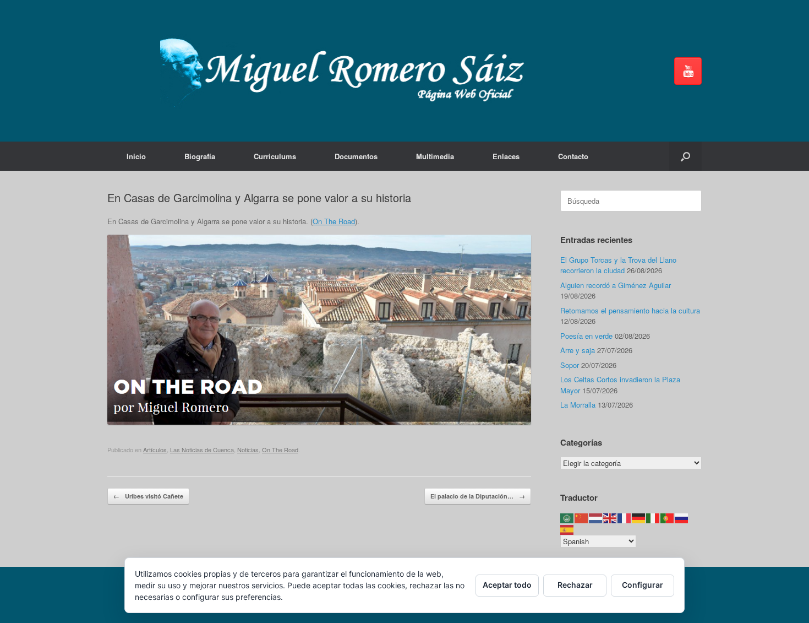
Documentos (356, 156)
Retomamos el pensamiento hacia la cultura (630, 310)
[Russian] (682, 517)
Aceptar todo (507, 584)
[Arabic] (567, 517)
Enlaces (506, 156)
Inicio (136, 156)
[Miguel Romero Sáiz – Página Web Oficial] (347, 71)
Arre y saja (577, 350)
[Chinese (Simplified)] (582, 517)
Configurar (642, 584)
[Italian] (653, 517)
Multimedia (435, 156)
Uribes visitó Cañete (148, 496)
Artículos (155, 449)
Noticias (248, 449)
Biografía (199, 156)
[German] (639, 517)
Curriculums (275, 156)
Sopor (569, 365)
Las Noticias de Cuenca (202, 449)
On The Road (334, 221)
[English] (610, 517)
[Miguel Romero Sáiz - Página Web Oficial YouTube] (688, 71)
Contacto (573, 156)
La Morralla (577, 404)
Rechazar (575, 584)
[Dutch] (596, 517)
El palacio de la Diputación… (477, 496)
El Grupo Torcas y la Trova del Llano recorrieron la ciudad (618, 265)
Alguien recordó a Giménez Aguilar (615, 285)
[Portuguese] (667, 517)
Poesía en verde (586, 336)
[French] (624, 517)
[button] (685, 156)
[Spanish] (567, 528)
